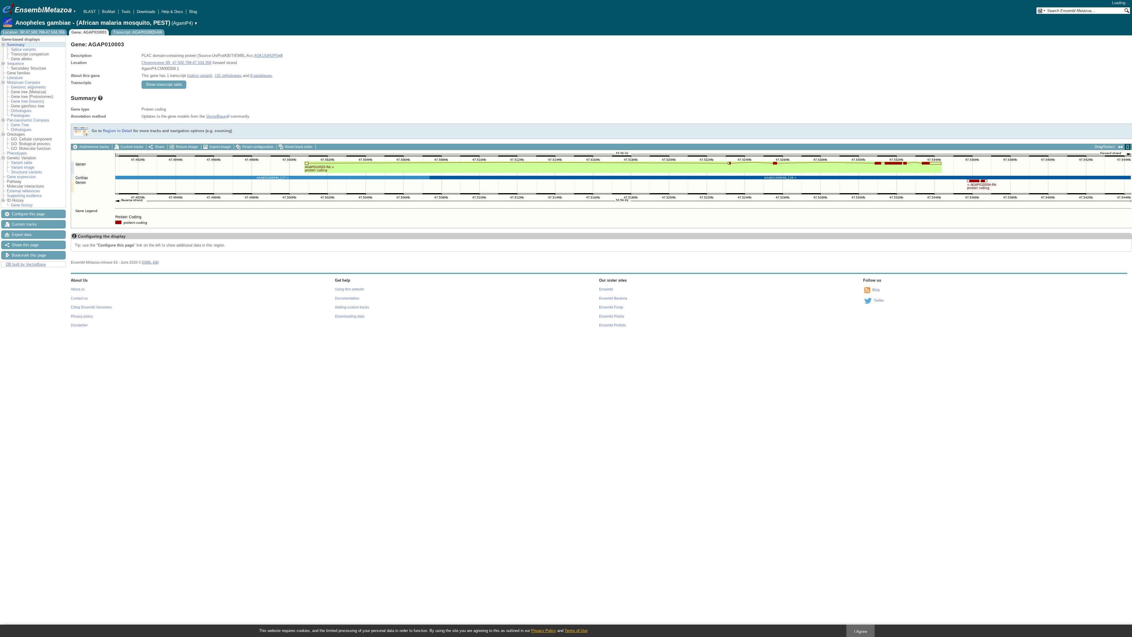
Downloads (146, 11)
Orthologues (21, 111)
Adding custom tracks (352, 307)
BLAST (89, 11)
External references (23, 191)
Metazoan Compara (23, 82)
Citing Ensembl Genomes (91, 307)
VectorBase (216, 116)
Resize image (187, 147)
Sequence (15, 63)
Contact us (79, 298)
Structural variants (26, 172)
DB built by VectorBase (26, 264)
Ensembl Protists (612, 325)
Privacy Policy (543, 630)
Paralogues (20, 115)
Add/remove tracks (94, 147)
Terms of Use (576, 630)
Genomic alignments (28, 87)
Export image (220, 147)
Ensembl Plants (611, 316)
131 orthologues (228, 75)
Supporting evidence (24, 195)
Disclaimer (79, 325)
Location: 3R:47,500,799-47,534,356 (34, 32)
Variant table (21, 162)
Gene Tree (20, 125)
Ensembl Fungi (611, 307)
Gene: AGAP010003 (88, 32)
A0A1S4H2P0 (266, 55)
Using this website (349, 289)
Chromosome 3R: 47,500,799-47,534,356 (176, 62)
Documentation (347, 298)
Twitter (879, 300)
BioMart (108, 11)
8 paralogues (261, 75)
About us (78, 289)
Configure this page (28, 214)
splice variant (199, 75)
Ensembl (606, 289)
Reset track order (298, 147)
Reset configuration (258, 147)
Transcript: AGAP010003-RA (137, 32)
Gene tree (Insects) (27, 101)
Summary (15, 44)
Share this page (25, 245)
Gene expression (21, 177)
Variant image (22, 167)
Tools (126, 11)
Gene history (22, 205)
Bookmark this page (29, 255)
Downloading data (349, 316)
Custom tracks (24, 224)
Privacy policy (82, 316)
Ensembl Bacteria (613, 298)
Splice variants (23, 49)
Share (159, 147)
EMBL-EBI (150, 262)
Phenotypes (17, 153)
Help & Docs (172, 11)
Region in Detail (117, 131)
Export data (22, 234)
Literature (15, 77)
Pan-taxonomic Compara (28, 120)
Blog (193, 11)
